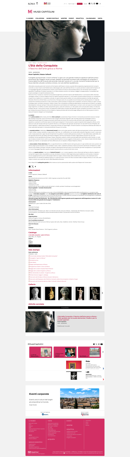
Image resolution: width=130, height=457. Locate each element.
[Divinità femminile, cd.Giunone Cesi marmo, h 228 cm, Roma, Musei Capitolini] (79, 293)
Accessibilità (51, 434)
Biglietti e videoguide (53, 424)
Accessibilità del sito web (92, 453)
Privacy (66, 453)
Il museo (29, 18)
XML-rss (101, 453)
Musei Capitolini (43, 11)
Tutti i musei (71, 3)
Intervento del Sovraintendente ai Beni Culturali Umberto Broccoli (48, 281)
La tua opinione (51, 435)
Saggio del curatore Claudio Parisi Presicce (41, 268)
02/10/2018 (93, 366)
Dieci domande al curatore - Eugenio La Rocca (42, 272)
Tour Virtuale (83, 356)
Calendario (91, 18)
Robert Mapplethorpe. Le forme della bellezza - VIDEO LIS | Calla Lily (94, 377)
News (87, 422)
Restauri (31, 426)
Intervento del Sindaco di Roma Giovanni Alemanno (44, 277)
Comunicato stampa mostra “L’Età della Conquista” (43, 256)
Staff (30, 427)
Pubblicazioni (32, 444)
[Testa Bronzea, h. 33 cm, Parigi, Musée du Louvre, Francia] (65, 293)
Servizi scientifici (35, 442)
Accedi (85, 3)
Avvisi (87, 423)
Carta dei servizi (32, 430)
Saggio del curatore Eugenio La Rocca (40, 270)
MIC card (50, 427)
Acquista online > (35, 246)
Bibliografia (31, 445)
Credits (85, 453)
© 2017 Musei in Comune (57, 453)
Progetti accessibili (71, 437)
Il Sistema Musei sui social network (59, 355)
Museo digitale (52, 18)
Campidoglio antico (34, 437)
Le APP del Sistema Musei (34, 355)
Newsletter (31, 431)
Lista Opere (33, 262)
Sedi (30, 435)
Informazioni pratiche (53, 423)
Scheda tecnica (34, 260)
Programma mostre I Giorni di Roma (40, 266)
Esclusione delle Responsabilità (76, 453)
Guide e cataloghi (52, 433)
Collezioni (39, 18)
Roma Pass (50, 428)
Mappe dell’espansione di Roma (38, 264)
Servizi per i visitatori (53, 426)
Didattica (80, 18)
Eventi (71, 18)
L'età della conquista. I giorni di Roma (39, 235)
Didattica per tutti (71, 432)
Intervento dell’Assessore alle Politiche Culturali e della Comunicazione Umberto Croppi (54, 279)
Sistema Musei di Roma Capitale (37, 428)
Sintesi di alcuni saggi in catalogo (39, 275)
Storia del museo (33, 423)
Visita (100, 18)
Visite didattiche (52, 430)
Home (30, 62)
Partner (87, 425)
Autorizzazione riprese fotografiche (37, 448)
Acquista (80, 3)
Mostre (64, 18)
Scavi (30, 424)
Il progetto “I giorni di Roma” (37, 258)
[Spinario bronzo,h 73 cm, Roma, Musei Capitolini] (94, 293)
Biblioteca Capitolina (34, 447)
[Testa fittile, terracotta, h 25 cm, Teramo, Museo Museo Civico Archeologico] (50, 293)
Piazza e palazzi (33, 438)
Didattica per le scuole (72, 431)
